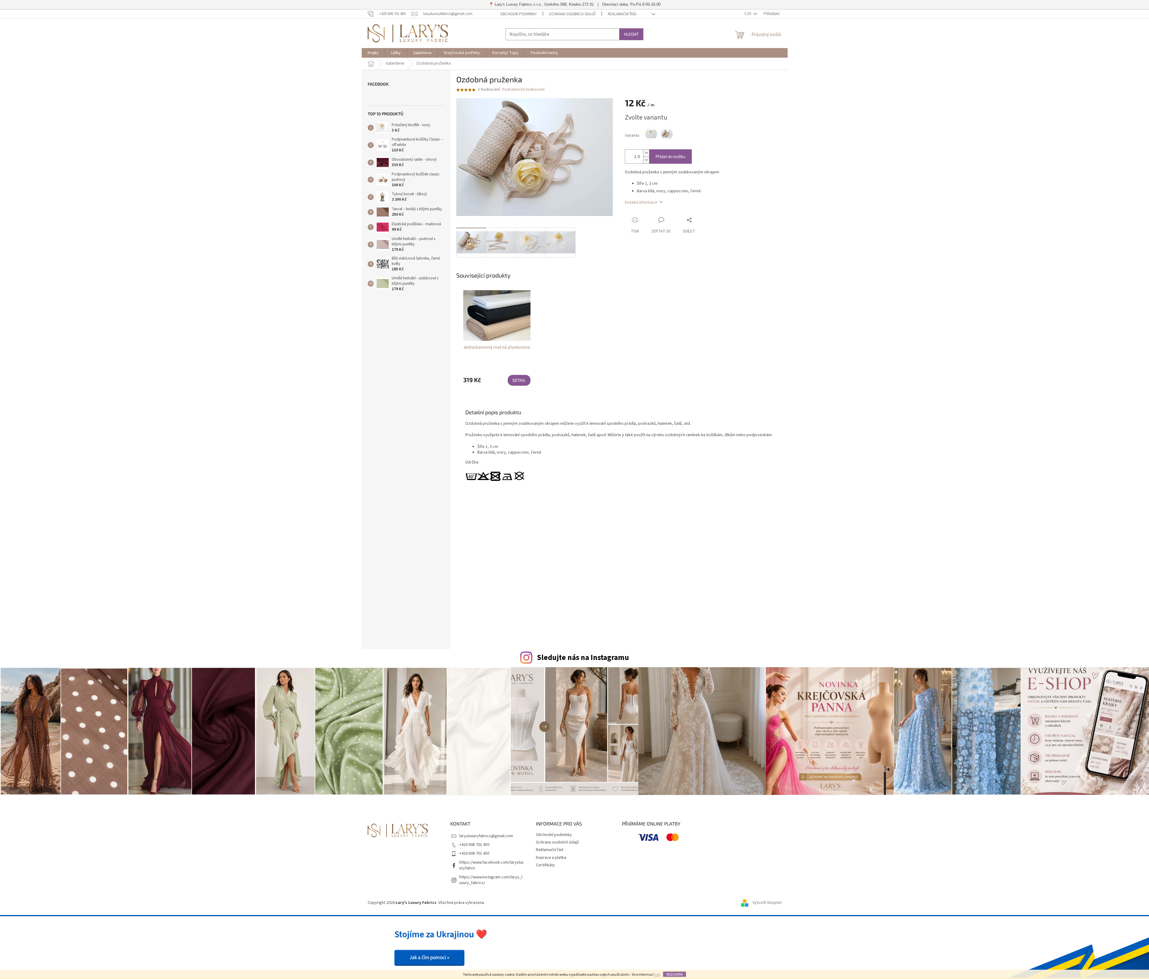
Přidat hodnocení (633, 589)
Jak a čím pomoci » (429, 957)
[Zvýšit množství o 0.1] (646, 153)
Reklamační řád (622, 14)
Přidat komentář (595, 628)
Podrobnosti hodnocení (523, 90)
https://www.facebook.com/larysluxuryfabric (491, 865)
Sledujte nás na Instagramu (583, 657)
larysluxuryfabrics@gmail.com (486, 836)
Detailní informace (641, 202)
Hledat (631, 34)
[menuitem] (373, 53)
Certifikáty (545, 865)
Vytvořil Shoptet (767, 903)
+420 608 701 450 (474, 845)
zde (657, 974)
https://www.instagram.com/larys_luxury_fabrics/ (490, 880)
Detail (519, 380)
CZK (748, 14)
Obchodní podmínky (518, 14)
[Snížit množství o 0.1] (646, 160)
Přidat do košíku (670, 156)
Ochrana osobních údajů (572, 14)
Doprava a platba (551, 858)
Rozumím (674, 974)
